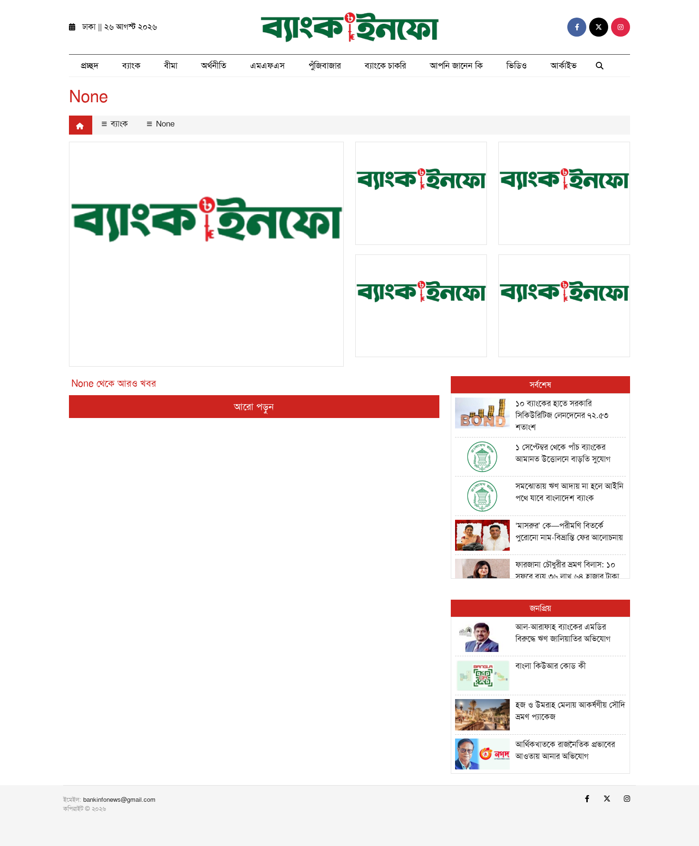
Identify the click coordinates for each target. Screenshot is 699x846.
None (164, 123)
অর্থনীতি (213, 65)
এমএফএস (267, 65)
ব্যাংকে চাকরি (385, 65)
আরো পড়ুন (254, 406)
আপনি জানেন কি (456, 65)
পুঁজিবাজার (325, 65)
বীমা (170, 65)
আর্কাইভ (564, 65)
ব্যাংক (131, 65)
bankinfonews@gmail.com (119, 800)
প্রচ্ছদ (89, 65)
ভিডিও (516, 65)
